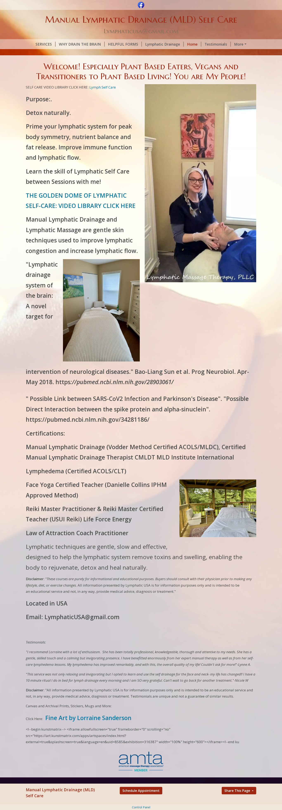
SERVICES (44, 44)
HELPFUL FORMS (123, 44)
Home (192, 44)
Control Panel (141, 807)
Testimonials (216, 44)
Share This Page (237, 790)
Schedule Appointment (141, 790)
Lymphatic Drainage (162, 44)
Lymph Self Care (102, 87)
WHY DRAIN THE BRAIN (80, 44)
